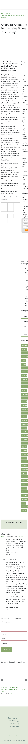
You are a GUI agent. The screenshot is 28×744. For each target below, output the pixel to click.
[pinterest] (15, 731)
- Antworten (20, 536)
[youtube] (19, 731)
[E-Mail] (22, 526)
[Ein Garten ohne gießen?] (22, 268)
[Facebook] (3, 526)
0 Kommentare (14, 693)
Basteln (24, 405)
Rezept (24, 375)
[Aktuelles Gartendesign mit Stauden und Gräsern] (22, 280)
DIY (24, 364)
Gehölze (24, 398)
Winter (24, 390)
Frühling (24, 420)
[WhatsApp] (13, 526)
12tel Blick (24, 447)
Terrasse (24, 465)
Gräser (24, 401)
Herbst (24, 488)
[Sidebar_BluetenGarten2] (24, 234)
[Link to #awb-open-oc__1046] (9, 6)
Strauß (24, 458)
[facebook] (8, 731)
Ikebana (24, 443)
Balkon (24, 428)
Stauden (24, 345)
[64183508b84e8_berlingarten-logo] (14, 711)
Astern (24, 510)
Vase (24, 360)
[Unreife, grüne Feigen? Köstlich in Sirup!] (22, 296)
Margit (2, 536)
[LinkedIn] (8, 526)
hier (5, 158)
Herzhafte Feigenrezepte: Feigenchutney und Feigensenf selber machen (14, 689)
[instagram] (12, 731)
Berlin (24, 416)
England (24, 431)
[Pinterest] (17, 526)
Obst (24, 503)
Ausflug (24, 450)
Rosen (24, 349)
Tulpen (24, 473)
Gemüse (24, 379)
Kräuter (24, 386)
